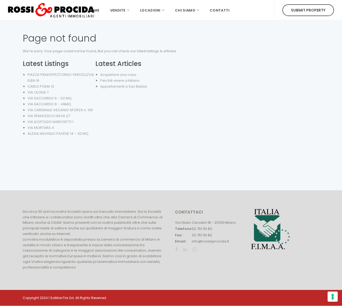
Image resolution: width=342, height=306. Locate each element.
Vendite (118, 10)
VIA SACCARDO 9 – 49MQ (49, 104)
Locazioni (150, 10)
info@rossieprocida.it (210, 241)
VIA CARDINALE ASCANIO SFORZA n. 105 (60, 110)
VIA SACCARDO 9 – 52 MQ (50, 98)
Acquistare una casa (118, 74)
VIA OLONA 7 (38, 92)
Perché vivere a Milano (120, 80)
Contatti (220, 10)
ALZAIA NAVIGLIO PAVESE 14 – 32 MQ (58, 133)
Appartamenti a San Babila (123, 86)
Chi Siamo (185, 10)
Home (93, 10)
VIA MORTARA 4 (41, 127)
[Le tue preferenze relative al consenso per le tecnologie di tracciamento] (333, 297)
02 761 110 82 (202, 228)
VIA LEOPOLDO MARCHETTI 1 (50, 121)
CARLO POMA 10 (41, 86)
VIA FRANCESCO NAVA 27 (49, 115)
